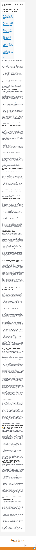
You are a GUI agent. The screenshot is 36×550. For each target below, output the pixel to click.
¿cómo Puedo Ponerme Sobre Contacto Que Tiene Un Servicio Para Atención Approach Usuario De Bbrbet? (8, 36)
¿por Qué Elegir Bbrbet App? (6, 42)
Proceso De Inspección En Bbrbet (7, 15)
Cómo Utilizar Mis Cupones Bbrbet (7, 51)
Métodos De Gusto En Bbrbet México (7, 16)
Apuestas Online (5, 50)
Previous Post (3, 533)
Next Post (23, 533)
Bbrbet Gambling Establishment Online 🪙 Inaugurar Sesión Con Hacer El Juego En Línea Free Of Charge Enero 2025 (8, 34)
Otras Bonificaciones (5, 38)
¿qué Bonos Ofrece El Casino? (7, 39)
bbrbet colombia (4, 6)
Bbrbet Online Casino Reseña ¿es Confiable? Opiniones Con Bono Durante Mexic (8, 49)
